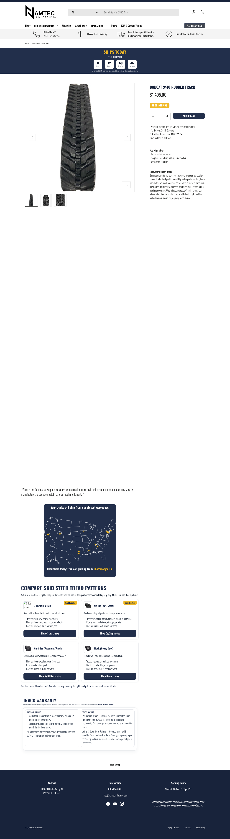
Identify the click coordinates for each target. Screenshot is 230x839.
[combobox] (123, 12)
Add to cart (189, 115)
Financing (67, 25)
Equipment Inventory (44, 26)
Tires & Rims (97, 26)
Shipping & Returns (173, 827)
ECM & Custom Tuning (131, 25)
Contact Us (187, 827)
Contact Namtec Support (105, 704)
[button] (202, 12)
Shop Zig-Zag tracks (110, 633)
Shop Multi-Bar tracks (50, 676)
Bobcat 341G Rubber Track (40, 43)
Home (28, 25)
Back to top (115, 764)
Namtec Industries (37, 827)
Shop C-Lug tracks (50, 633)
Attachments (81, 25)
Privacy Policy (200, 827)
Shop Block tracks (110, 676)
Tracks (114, 25)
